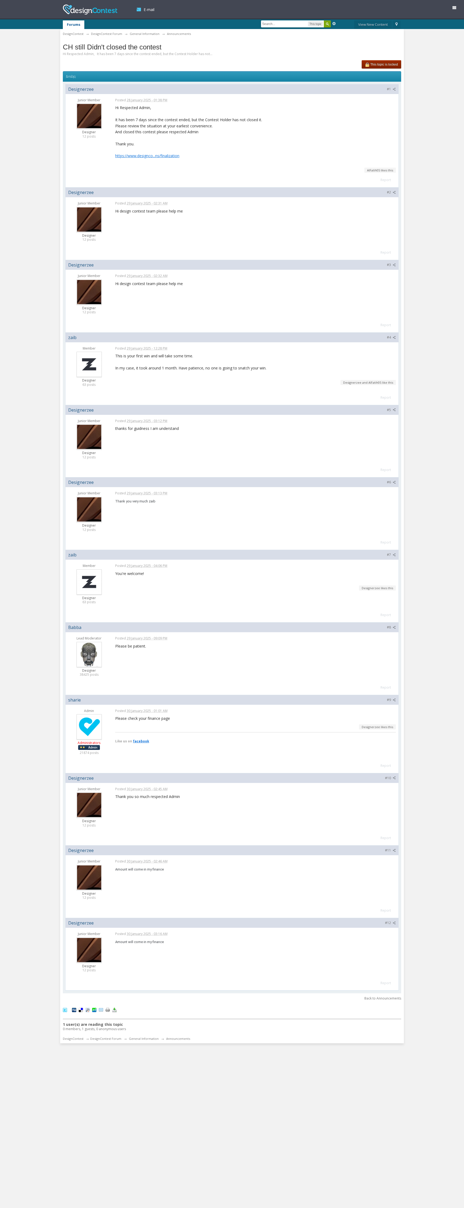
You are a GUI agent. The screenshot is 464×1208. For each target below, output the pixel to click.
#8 (389, 627)
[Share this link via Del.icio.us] (81, 1009)
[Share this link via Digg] (74, 1009)
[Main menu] (456, 8)
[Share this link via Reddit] (87, 1009)
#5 (389, 410)
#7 (389, 554)
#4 (389, 337)
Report (385, 180)
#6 (389, 482)
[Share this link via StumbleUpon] (94, 1009)
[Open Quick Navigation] (396, 24)
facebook (141, 741)
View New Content (373, 24)
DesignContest (90, 10)
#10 (388, 778)
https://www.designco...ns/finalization (147, 155)
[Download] (114, 1009)
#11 (388, 850)
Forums (73, 24)
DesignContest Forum (105, 1039)
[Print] (108, 1009)
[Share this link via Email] (101, 1009)
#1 (389, 89)
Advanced (334, 23)
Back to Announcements (382, 998)
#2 (389, 192)
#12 (388, 923)
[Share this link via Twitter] (65, 1009)
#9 (389, 700)
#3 (389, 265)
